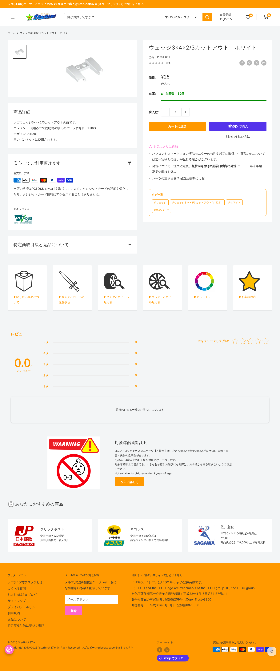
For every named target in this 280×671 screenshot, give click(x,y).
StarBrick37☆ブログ (22, 595)
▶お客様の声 (247, 297)
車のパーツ (161, 209)
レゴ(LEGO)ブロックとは (25, 582)
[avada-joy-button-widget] (9, 649)
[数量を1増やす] (186, 112)
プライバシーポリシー (23, 607)
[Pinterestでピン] (249, 63)
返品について (17, 619)
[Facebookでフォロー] (159, 650)
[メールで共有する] (263, 63)
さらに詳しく (129, 482)
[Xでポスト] (256, 63)
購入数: (154, 112)
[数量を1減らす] (165, 112)
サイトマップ (17, 601)
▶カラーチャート (205, 297)
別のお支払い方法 (238, 137)
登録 (73, 611)
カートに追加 (177, 126)
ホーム (12, 32)
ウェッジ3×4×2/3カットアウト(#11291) (197, 202)
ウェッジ (160, 202)
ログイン (226, 19)
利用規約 (14, 613)
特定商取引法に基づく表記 (26, 625)
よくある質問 (17, 588)
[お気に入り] (248, 17)
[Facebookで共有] (242, 63)
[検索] (207, 17)
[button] (90, 342)
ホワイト (234, 202)
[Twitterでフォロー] (167, 650)
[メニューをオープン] (14, 17)
